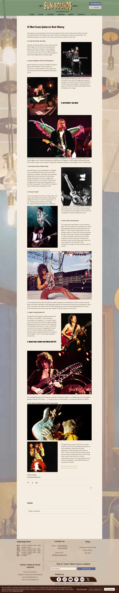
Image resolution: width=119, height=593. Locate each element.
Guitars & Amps (31, 475)
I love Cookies (109, 589)
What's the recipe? (18, 591)
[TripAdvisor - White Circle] (82, 579)
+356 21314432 (62, 548)
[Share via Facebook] (28, 482)
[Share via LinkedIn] (36, 482)
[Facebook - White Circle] (59, 579)
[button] (95, 14)
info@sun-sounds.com (59, 555)
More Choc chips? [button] (82, 589)
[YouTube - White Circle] (70, 579)
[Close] (117, 589)
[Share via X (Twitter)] (32, 482)
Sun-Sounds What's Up (34, 477)
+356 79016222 (62, 546)
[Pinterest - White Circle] (76, 579)
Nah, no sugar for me (96, 589)
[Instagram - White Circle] (64, 579)
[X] (88, 579)
